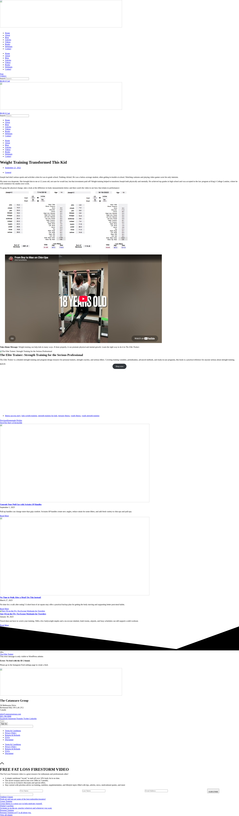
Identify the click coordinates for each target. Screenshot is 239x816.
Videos (7, 42)
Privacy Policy (10, 733)
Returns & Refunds (12, 735)
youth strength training (90, 416)
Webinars (8, 46)
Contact (8, 49)
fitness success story (13, 416)
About (7, 35)
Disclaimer (9, 740)
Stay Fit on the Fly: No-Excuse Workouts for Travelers (23, 614)
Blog (7, 37)
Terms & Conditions (13, 731)
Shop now (120, 366)
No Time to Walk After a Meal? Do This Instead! (20, 597)
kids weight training (29, 416)
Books (7, 44)
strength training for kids (47, 416)
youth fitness (76, 416)
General (8, 172)
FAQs (7, 737)
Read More (4, 516)
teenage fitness (64, 416)
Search (2, 79)
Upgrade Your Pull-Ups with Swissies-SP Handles (21, 504)
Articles (8, 40)
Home (7, 33)
